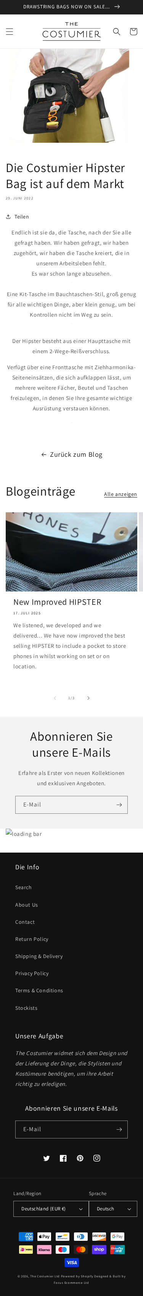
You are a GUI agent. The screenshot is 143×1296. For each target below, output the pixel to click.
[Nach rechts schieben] (88, 698)
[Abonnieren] (119, 805)
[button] (9, 31)
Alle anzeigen (120, 494)
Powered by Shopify (77, 1276)
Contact (25, 921)
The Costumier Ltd (45, 1276)
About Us (26, 904)
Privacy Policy (31, 973)
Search (23, 887)
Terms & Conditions (39, 990)
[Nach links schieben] (55, 698)
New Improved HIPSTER (57, 601)
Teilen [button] (21, 216)
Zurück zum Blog (76, 454)
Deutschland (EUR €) (43, 1208)
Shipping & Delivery (39, 956)
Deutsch (105, 1208)
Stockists (26, 1007)
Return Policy (31, 939)
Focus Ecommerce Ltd (71, 1282)
